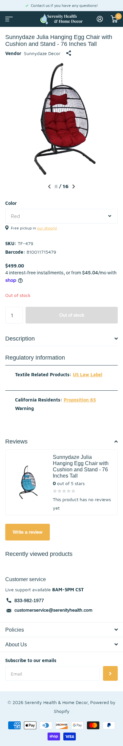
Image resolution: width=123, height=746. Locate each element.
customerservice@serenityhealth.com (53, 610)
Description (20, 338)
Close (61, 629)
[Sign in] (100, 19)
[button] (49, 186)
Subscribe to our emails (30, 660)
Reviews (16, 441)
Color (11, 203)
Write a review (27, 532)
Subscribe (110, 673)
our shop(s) (47, 228)
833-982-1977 (29, 600)
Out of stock (71, 315)
